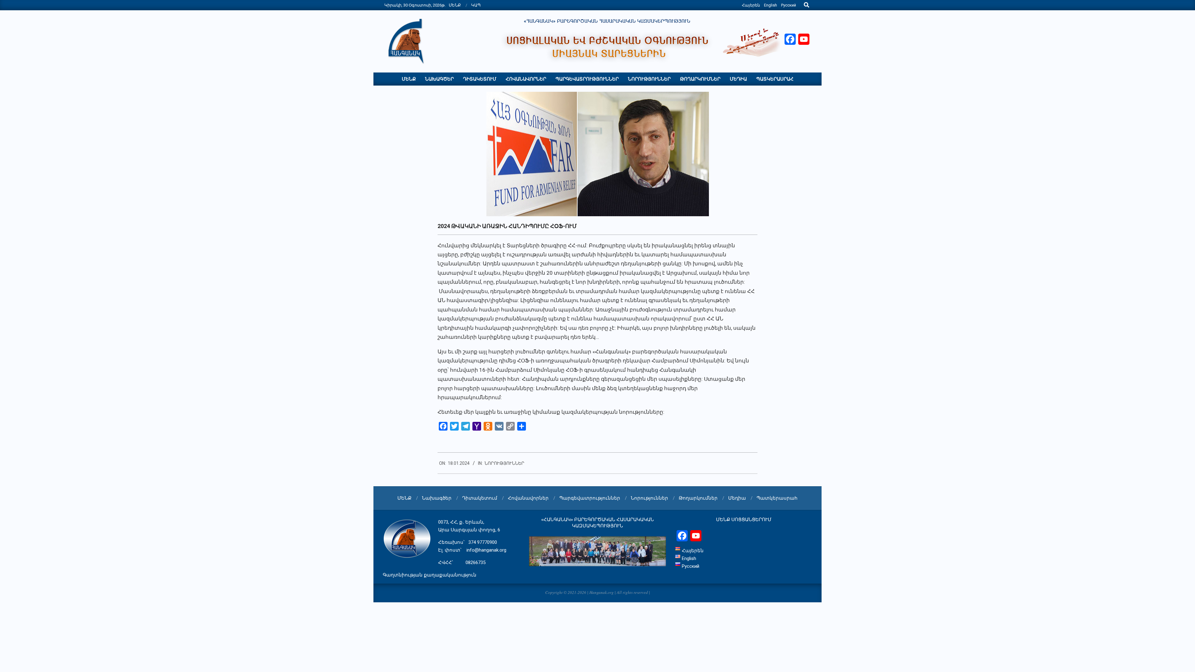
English (770, 5)
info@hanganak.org (486, 550)
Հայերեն (751, 5)
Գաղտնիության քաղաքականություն (429, 575)
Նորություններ (504, 463)
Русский (788, 5)
